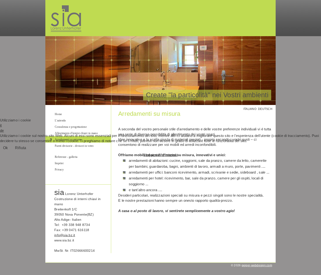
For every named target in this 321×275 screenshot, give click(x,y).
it (1, 125)
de (2, 130)
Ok (5, 148)
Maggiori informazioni (161, 155)
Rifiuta (20, 148)
